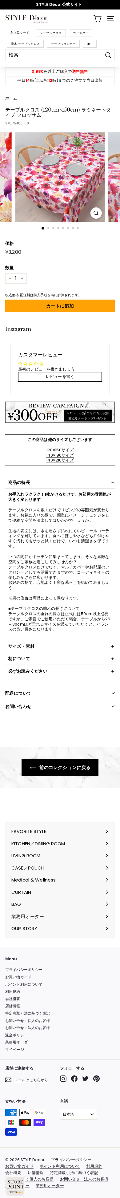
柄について (19, 658)
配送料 (25, 295)
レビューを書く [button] (60, 376)
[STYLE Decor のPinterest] (96, 1078)
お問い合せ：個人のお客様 (27, 1020)
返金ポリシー (16, 1035)
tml (89, 43)
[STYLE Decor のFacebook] (74, 1078)
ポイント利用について (23, 984)
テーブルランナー (63, 43)
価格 (9, 243)
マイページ (14, 1049)
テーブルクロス (51, 33)
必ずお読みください (27, 671)
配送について (18, 693)
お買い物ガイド (18, 977)
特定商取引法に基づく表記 (27, 1013)
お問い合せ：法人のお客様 (27, 1027)
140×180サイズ (60, 455)
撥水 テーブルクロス (25, 43)
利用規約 (12, 991)
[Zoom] (96, 213)
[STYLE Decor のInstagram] (63, 1078)
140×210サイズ (60, 460)
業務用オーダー (18, 1042)
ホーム (11, 98)
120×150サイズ (60, 450)
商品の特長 (19, 482)
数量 (9, 267)
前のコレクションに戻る (64, 767)
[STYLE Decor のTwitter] (85, 1078)
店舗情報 (12, 1005)
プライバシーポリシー (23, 969)
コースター (81, 33)
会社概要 (12, 998)
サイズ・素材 (21, 646)
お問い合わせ (18, 706)
